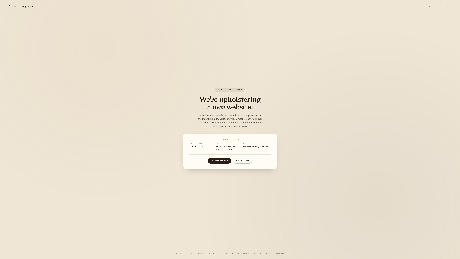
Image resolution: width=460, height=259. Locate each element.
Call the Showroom (219, 161)
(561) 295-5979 (196, 146)
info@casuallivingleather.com (256, 146)
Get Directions (242, 161)
